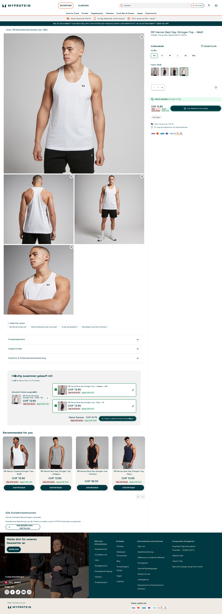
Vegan (140, 13)
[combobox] (162, 5)
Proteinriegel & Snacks (123, 568)
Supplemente (97, 13)
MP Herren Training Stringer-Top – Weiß (19, 472)
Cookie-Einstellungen (14, 577)
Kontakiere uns (101, 555)
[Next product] (142, 496)
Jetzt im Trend (72, 13)
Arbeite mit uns (144, 574)
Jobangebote (143, 580)
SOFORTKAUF (19, 488)
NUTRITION (65, 5)
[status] (158, 87)
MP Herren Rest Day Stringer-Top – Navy (129, 472)
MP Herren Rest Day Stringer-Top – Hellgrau (56, 472)
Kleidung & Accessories (122, 554)
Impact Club (177, 561)
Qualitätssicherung (145, 552)
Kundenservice (101, 549)
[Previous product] (138, 496)
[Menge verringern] (153, 87)
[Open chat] (29, 592)
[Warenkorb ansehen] (216, 5)
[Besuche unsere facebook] (12, 592)
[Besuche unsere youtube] (23, 592)
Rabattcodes (177, 556)
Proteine (120, 546)
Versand (98, 577)
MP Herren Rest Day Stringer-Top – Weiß (30, 30)
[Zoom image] (142, 37)
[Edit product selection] (133, 390)
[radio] (154, 55)
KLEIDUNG (83, 5)
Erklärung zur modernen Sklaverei (151, 557)
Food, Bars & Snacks (125, 13)
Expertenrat (150, 13)
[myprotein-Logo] (16, 5)
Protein (85, 13)
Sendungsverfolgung (103, 571)
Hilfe (97, 560)
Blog (118, 561)
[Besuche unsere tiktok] (18, 592)
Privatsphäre (143, 563)
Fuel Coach (198, 5)
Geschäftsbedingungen (147, 568)
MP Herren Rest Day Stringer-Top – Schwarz (92, 472)
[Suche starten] (121, 5)
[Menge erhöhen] (162, 87)
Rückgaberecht (101, 566)
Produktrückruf (101, 582)
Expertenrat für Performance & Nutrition (150, 587)
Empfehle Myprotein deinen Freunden (183, 548)
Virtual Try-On (210, 46)
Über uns (141, 546)
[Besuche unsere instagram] (7, 592)
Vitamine (110, 13)
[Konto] (209, 5)
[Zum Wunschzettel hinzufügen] (216, 87)
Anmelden (14, 549)
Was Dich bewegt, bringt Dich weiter (187, 567)
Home (8, 30)
